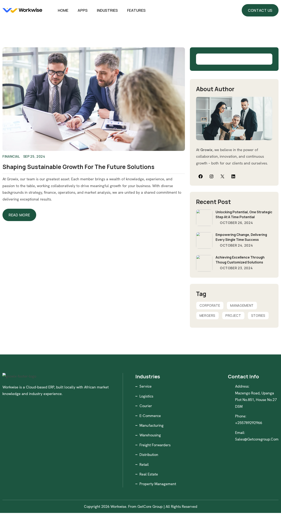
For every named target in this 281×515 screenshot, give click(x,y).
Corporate (210, 305)
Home (63, 10)
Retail (144, 464)
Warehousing (150, 435)
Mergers (207, 315)
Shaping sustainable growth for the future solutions (78, 167)
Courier (145, 405)
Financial (11, 156)
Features (136, 10)
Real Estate (148, 474)
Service (145, 386)
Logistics (146, 396)
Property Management (157, 483)
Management (241, 305)
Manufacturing (151, 425)
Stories (258, 315)
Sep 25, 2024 (34, 156)
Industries (107, 10)
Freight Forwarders (155, 445)
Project (233, 315)
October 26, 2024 (236, 222)
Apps (83, 10)
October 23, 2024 (236, 268)
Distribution (148, 454)
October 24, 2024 (236, 245)
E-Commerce (150, 415)
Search (266, 59)
